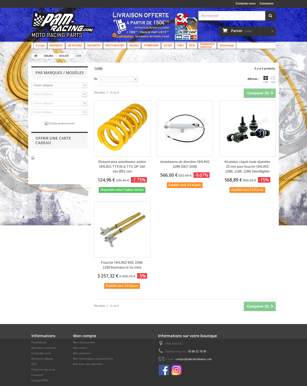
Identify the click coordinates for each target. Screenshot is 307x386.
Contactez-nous (246, 3)
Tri (95, 79)
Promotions (39, 342)
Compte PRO (39, 380)
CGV (34, 364)
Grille (265, 82)
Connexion (267, 3)
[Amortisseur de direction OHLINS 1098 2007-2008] (185, 128)
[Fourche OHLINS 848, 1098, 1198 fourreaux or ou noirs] (122, 229)
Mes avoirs (80, 347)
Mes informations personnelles (93, 358)
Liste (273, 82)
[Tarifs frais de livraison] (141, 24)
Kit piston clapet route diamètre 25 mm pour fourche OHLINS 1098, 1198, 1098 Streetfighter (247, 166)
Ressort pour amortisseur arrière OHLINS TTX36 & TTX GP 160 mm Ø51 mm (122, 166)
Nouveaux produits (43, 347)
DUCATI (64, 55)
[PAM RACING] (63, 26)
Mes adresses (82, 353)
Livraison (37, 375)
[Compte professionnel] (59, 123)
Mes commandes (84, 342)
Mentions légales (42, 358)
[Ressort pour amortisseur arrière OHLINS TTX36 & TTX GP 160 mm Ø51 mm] (122, 128)
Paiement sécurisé (43, 369)
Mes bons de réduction (88, 364)
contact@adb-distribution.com (194, 359)
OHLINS (48, 55)
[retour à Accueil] (36, 56)
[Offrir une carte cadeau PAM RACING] (33, 157)
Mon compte (84, 335)
